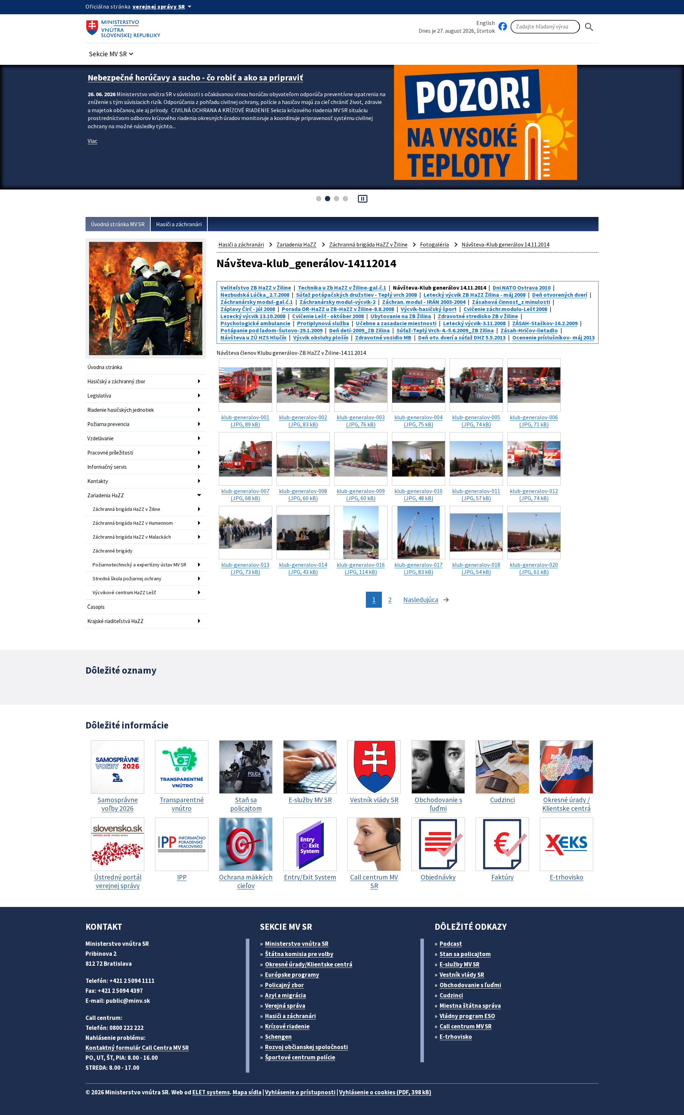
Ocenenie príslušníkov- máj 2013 (553, 337)
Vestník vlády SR (462, 975)
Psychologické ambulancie (255, 323)
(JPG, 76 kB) (361, 421)
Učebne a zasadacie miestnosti (396, 323)
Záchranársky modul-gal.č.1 (257, 301)
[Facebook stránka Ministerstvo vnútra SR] (502, 26)
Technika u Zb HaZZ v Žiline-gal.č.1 (342, 287)
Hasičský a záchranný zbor (116, 381)
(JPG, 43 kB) (303, 568)
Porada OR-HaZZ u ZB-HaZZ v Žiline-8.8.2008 (338, 308)
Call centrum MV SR (466, 1026)
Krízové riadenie (287, 1026)
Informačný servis (107, 466)
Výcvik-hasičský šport (429, 308)
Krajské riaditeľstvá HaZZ (115, 621)
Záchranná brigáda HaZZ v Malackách (132, 537)
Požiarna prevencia (108, 424)
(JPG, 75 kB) (418, 421)
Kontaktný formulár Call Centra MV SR (137, 1048)
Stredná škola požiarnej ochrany (127, 578)
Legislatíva (99, 395)
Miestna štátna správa (470, 1006)
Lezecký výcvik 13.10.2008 (253, 316)
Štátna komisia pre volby (299, 954)
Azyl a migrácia (285, 995)
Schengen (278, 1037)
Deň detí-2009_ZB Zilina (359, 330)
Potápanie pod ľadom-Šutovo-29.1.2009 (271, 330)
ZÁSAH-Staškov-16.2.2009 (544, 323)
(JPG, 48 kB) (418, 494)
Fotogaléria (434, 244)
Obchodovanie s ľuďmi (470, 985)
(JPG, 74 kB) (476, 421)
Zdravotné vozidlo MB (383, 337)
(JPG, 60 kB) (303, 494)
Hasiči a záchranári (179, 224)
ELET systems (211, 1092)
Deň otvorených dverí (559, 294)
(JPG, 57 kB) (476, 494)
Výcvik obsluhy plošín (320, 337)
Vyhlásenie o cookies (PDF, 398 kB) (385, 1092)
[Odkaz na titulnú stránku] (125, 26)
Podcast (451, 944)
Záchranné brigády (113, 551)
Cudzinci (451, 995)
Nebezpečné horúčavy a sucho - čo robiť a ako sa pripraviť (195, 77)
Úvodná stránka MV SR (118, 224)
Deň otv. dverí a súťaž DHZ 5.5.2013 (462, 337)
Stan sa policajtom (465, 954)
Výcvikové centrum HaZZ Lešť (124, 592)
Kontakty (97, 481)
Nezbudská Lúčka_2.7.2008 (255, 294)
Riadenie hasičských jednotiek (120, 409)
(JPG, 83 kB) (303, 421)
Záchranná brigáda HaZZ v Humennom (133, 523)
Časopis (96, 606)
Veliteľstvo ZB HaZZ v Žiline (256, 287)
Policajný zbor (284, 985)
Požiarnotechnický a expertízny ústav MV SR (139, 564)
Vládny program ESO (467, 1016)
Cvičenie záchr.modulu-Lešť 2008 (505, 308)
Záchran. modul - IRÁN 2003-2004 (423, 301)
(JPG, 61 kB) (534, 568)
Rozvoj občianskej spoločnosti (306, 1047)
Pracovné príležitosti (110, 452)
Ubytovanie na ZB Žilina (400, 316)
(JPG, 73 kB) (245, 568)
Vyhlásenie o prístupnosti (300, 1092)
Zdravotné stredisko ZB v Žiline (478, 316)
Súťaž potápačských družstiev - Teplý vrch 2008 (356, 294)
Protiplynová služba (323, 323)
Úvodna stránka (104, 367)
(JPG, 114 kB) (361, 568)
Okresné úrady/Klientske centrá (308, 964)
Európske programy (292, 975)
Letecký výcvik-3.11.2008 (474, 323)
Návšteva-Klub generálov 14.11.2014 (505, 244)
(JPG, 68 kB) (245, 494)
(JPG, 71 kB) (534, 421)
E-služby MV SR (460, 964)
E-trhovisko (456, 1037)
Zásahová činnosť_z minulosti (511, 301)
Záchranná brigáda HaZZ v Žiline (126, 509)
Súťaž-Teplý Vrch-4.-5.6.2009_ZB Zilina (445, 330)
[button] (112, 52)
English (485, 22)
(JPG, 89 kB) (245, 421)
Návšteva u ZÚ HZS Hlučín (253, 337)
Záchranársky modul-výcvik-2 (337, 301)
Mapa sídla (247, 1092)
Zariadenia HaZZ (105, 495)
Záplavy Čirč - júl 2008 (248, 308)
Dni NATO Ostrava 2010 (521, 287)
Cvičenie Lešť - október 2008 (328, 316)
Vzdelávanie (100, 438)
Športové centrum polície (300, 1057)
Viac (92, 140)
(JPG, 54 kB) (476, 568)
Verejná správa (285, 1006)
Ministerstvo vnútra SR (296, 944)
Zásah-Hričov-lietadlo (529, 330)
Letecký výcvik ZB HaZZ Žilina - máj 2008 (474, 294)
